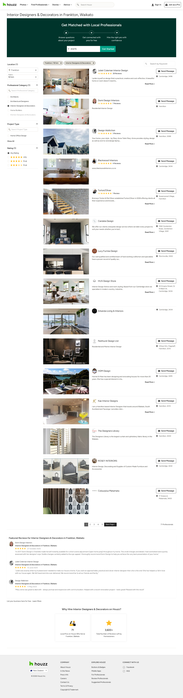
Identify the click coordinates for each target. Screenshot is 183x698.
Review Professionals (100, 678)
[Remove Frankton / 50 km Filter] (61, 63)
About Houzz (65, 667)
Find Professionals (39, 4)
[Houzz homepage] (9, 4)
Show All (10, 141)
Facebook (130, 667)
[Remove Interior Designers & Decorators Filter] (93, 63)
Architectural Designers (19, 101)
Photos (23, 4)
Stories (55, 4)
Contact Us (64, 682)
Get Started (108, 49)
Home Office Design (18, 136)
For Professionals (98, 675)
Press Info (64, 675)
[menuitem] (24, 5)
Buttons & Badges (98, 667)
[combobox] (94, 4)
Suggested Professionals (101, 682)
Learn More (36, 601)
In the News (65, 671)
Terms (62, 686)
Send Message (167, 71)
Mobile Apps (96, 671)
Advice (67, 4)
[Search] (77, 4)
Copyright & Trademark (69, 690)
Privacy (70, 686)
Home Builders (16, 110)
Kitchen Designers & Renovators (23, 115)
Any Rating (14, 153)
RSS (128, 671)
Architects (14, 97)
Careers (63, 678)
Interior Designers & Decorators (22, 106)
